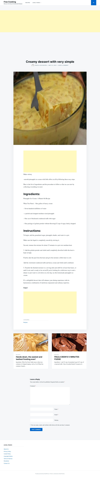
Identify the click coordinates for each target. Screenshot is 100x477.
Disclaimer (6, 461)
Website (56, 420)
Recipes (27, 2)
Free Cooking (10, 2)
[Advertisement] (47, 21)
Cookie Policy (7, 453)
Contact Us (6, 463)
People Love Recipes (41, 65)
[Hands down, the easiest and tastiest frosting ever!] (30, 342)
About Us (6, 449)
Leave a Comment (63, 65)
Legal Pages (36, 2)
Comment (33, 386)
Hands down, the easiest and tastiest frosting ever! (29, 358)
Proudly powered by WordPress (42, 473)
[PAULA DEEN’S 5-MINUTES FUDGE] (69, 342)
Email (56, 414)
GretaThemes (61, 473)
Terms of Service (8, 458)
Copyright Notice (8, 456)
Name (56, 409)
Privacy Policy (7, 451)
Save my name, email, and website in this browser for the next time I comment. (50, 425)
